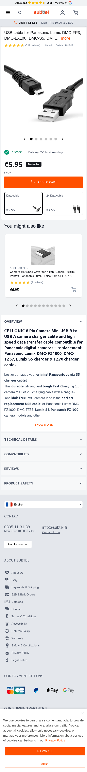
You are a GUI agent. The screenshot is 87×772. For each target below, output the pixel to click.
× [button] (82, 713)
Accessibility (19, 623)
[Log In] (62, 12)
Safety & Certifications (26, 645)
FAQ (14, 580)
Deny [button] (45, 763)
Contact (16, 609)
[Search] (20, 12)
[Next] (62, 138)
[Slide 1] (23, 306)
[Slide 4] (35, 306)
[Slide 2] (27, 306)
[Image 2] (36, 138)
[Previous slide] (16, 305)
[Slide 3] (31, 306)
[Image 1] (31, 138)
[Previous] (24, 138)
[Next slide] (70, 305)
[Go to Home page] (41, 11)
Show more (44, 424)
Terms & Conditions (24, 616)
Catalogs (17, 601)
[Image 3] (41, 138)
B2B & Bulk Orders (23, 594)
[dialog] (43, 740)
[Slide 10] (60, 306)
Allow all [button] (45, 751)
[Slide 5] (39, 306)
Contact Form (51, 532)
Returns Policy (21, 630)
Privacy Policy (20, 652)
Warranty (17, 638)
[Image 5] (50, 138)
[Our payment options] (15, 690)
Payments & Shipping (25, 587)
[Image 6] (55, 138)
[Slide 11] (64, 306)
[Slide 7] (48, 306)
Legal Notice (20, 660)
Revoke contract (17, 544)
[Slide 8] (52, 306)
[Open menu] (9, 12)
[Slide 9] (56, 306)
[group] (14, 45)
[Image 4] (46, 138)
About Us (17, 572)
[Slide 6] (43, 306)
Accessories (19, 268)
